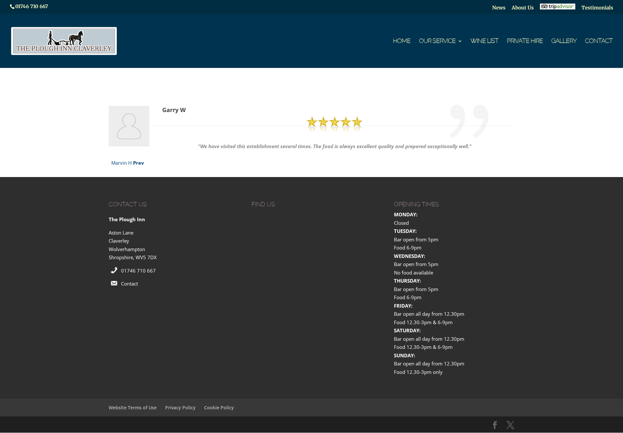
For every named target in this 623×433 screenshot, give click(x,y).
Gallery (564, 42)
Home (401, 42)
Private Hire (525, 42)
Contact (599, 42)
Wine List (484, 42)
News (499, 8)
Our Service (437, 42)
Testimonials (597, 8)
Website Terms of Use (133, 407)
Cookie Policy (219, 407)
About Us (523, 8)
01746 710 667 (138, 270)
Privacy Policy (180, 407)
